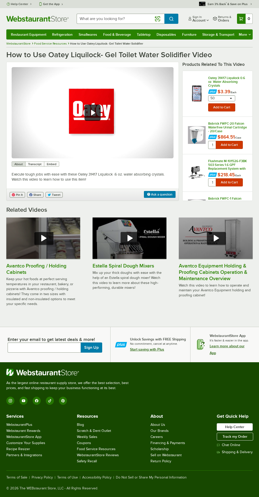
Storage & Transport (218, 34)
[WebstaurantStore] (69, 372)
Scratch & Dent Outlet (94, 431)
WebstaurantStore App (23, 437)
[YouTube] (23, 401)
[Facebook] (37, 401)
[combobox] (120, 19)
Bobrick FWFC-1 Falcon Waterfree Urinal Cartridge (227, 200)
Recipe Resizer (18, 449)
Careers (156, 437)
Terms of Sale (16, 477)
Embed (51, 164)
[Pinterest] (63, 401)
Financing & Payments (167, 443)
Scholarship (159, 449)
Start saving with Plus (147, 349)
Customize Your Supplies (25, 443)
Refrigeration (62, 34)
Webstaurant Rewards (23, 431)
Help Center (19, 4)
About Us (157, 425)
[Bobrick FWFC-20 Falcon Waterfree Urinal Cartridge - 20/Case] (197, 135)
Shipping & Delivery (237, 452)
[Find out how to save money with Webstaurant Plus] (212, 92)
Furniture (189, 34)
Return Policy (160, 461)
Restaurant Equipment (28, 34)
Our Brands (159, 431)
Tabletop (143, 34)
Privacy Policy (42, 477)
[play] (92, 113)
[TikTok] (50, 401)
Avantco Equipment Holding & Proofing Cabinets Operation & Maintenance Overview (213, 272)
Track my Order (235, 436)
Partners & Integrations (24, 455)
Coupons (84, 443)
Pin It (19, 195)
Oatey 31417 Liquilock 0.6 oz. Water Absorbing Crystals (226, 81)
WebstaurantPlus (19, 425)
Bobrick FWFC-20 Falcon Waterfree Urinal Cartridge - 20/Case (227, 127)
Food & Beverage (117, 34)
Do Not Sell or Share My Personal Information (151, 477)
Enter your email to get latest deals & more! (51, 339)
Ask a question (161, 194)
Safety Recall (87, 461)
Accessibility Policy (97, 477)
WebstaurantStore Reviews (98, 455)
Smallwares (88, 34)
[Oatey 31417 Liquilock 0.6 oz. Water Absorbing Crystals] (197, 93)
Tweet (56, 195)
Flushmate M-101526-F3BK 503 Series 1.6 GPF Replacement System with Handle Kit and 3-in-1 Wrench (227, 165)
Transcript (34, 164)
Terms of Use (67, 477)
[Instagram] (10, 401)
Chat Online (231, 445)
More (243, 34)
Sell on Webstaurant (166, 455)
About (18, 164)
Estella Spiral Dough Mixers (123, 266)
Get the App (51, 4)
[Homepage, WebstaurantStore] (37, 19)
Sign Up (91, 347)
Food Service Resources (96, 449)
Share (37, 195)
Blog (80, 425)
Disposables (166, 34)
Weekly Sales (87, 437)
